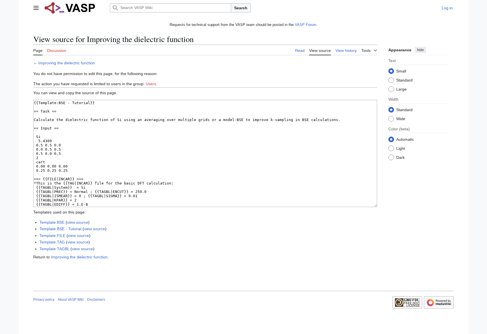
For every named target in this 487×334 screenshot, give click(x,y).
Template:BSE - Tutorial (60, 229)
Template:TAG (52, 242)
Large (401, 89)
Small (401, 71)
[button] (36, 7)
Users (151, 84)
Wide (400, 119)
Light (400, 148)
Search (240, 8)
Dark (400, 157)
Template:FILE (52, 235)
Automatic (405, 139)
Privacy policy (43, 300)
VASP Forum (305, 25)
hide (420, 50)
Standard (404, 80)
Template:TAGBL (54, 249)
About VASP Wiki (71, 300)
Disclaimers (96, 300)
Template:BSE (52, 222)
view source (77, 222)
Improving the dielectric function (66, 63)
